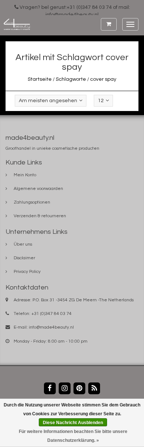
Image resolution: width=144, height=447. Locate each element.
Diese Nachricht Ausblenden (73, 422)
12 (101, 100)
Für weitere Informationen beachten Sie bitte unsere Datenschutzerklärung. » (73, 436)
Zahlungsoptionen (32, 202)
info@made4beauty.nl (51, 327)
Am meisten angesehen (48, 100)
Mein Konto (25, 175)
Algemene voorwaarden (38, 188)
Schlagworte (71, 79)
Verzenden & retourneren (40, 216)
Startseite (40, 79)
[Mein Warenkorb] (108, 24)
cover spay (103, 79)
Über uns (23, 244)
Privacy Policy (27, 271)
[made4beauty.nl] (15, 24)
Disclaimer (24, 258)
